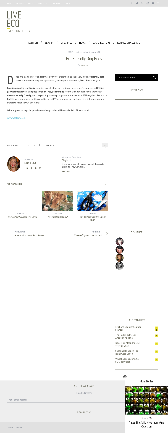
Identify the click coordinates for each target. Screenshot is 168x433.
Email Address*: (84, 392)
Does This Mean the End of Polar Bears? (127, 344)
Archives (75, 52)
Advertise (20, 3)
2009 (70, 52)
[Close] (125, 376)
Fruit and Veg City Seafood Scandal (128, 328)
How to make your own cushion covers (93, 218)
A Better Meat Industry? (58, 216)
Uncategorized (83, 52)
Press (30, 3)
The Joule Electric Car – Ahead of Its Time (126, 336)
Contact (68, 3)
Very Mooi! (66, 160)
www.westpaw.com (16, 117)
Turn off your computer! (87, 233)
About (9, 3)
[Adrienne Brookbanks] (137, 250)
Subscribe (56, 3)
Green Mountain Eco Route (29, 233)
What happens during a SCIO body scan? (127, 360)
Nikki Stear (85, 65)
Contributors (42, 3)
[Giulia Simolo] (137, 241)
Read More (66, 171)
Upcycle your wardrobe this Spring (22, 216)
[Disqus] (57, 281)
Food (142, 418)
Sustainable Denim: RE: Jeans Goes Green (126, 352)
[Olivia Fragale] (137, 266)
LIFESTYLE (148, 418)
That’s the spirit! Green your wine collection (146, 424)
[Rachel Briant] (137, 258)
